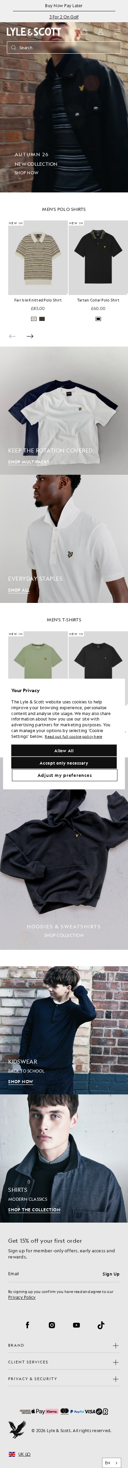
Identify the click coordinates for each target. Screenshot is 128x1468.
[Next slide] (30, 336)
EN (107, 1462)
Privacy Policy (22, 1297)
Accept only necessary (64, 763)
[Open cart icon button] (84, 32)
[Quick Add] (67, 294)
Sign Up (111, 1274)
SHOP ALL (19, 590)
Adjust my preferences (65, 775)
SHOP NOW (20, 1081)
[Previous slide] (12, 336)
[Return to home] (17, 1430)
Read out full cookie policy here (73, 736)
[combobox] (112, 1463)
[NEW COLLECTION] (64, 96)
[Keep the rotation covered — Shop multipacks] (64, 411)
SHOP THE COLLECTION (34, 1210)
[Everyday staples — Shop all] (64, 539)
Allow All (64, 750)
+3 (123, 319)
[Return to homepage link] (34, 32)
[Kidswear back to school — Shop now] (64, 1030)
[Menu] (117, 32)
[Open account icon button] (101, 32)
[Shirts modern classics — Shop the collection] (64, 1158)
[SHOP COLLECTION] (64, 853)
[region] (64, 734)
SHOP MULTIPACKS (28, 462)
